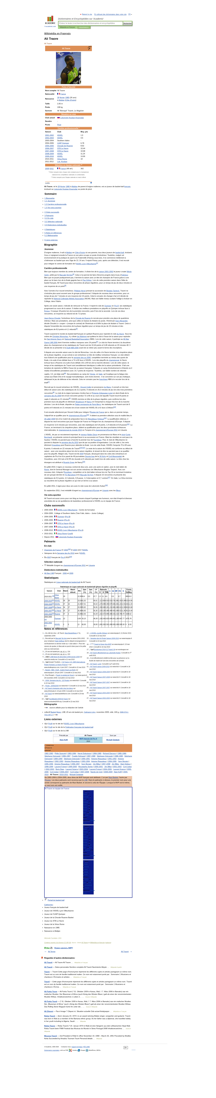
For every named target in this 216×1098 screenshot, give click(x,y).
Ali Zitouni (48, 1011)
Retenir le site (87, 14)
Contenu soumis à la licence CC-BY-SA (57, 943)
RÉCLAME (86, 1047)
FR (129, 14)
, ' (65, 675)
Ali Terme (51, 952)
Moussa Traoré (50, 1036)
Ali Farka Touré (50, 1001)
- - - (60, 670)
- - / (57, 680)
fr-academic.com (50, 26)
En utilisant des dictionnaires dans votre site (110, 14)
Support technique (77, 1047)
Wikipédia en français (97, 943)
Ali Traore (84, 943)
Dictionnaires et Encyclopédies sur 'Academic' (81, 19)
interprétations (84, 27)
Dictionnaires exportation (51, 1050)
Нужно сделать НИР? (63, 948)
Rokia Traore (49, 1026)
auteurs (108, 943)
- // (52, 686)
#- (65, 657)
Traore (47, 972)
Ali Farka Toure (50, 991)
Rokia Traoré (49, 1016)
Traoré (47, 982)
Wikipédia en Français (67, 27)
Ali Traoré (125, 952)
